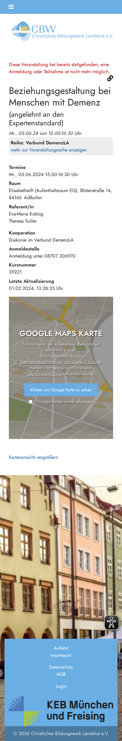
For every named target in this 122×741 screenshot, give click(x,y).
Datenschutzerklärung (44, 374)
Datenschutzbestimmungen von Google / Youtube (60, 362)
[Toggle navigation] (11, 7)
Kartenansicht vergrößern (33, 457)
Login (61, 686)
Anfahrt (61, 648)
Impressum (61, 655)
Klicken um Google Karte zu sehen (61, 390)
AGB (61, 674)
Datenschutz (61, 667)
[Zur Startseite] (61, 33)
